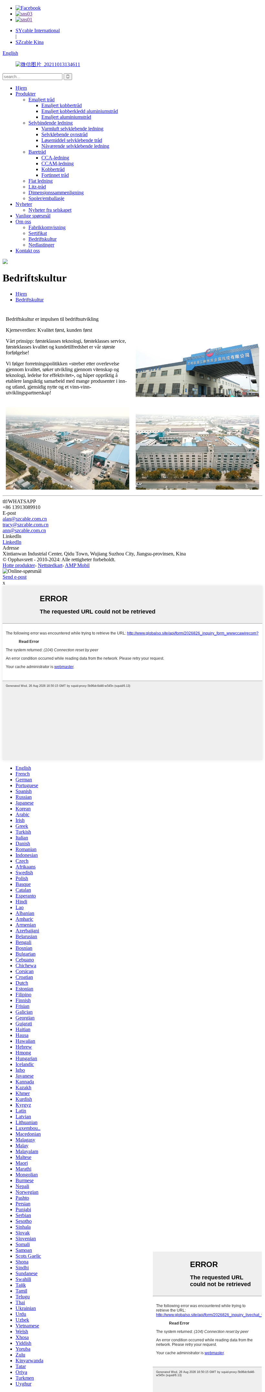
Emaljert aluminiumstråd (66, 117)
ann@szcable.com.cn (24, 530)
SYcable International (38, 30)
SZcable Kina (30, 42)
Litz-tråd (37, 186)
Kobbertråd (53, 169)
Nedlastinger (41, 245)
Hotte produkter (19, 565)
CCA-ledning (55, 157)
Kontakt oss (28, 250)
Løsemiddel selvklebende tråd (71, 140)
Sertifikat (37, 233)
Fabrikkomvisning (47, 227)
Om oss (23, 221)
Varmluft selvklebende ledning (72, 128)
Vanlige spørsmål (33, 215)
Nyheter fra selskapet (49, 210)
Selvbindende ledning (50, 123)
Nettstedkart (50, 565)
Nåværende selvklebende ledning (75, 146)
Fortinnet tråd (55, 175)
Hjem (21, 88)
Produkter (26, 94)
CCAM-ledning (57, 163)
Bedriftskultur (42, 239)
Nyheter (24, 204)
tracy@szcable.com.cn (25, 524)
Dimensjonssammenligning (56, 192)
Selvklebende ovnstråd (64, 134)
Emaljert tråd (41, 99)
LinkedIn (12, 542)
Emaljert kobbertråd (61, 105)
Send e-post (14, 577)
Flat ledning (40, 181)
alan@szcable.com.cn (25, 519)
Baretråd (37, 152)
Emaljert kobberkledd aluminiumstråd (79, 111)
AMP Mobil (77, 565)
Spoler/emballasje (46, 198)
